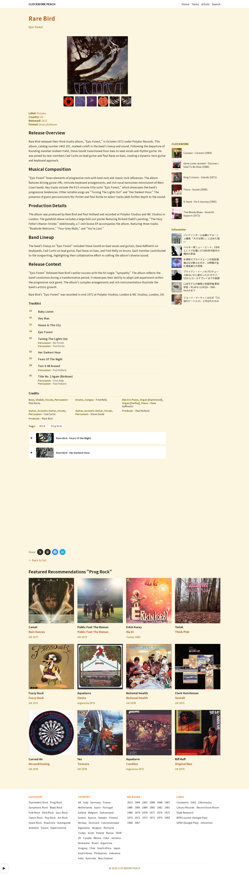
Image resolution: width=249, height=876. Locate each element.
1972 (44, 120)
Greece (82, 817)
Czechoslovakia (110, 822)
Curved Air (36, 759)
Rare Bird (42, 18)
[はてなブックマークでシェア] (62, 552)
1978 (145, 812)
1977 (152, 812)
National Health (137, 693)
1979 (137, 812)
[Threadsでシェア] (48, 552)
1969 (167, 817)
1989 (152, 802)
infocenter (207, 822)
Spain (97, 807)
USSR (119, 833)
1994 (137, 802)
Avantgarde (64, 822)
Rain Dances (37, 632)
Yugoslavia (84, 827)
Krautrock (49, 822)
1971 (152, 817)
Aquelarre (84, 693)
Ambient (34, 827)
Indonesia (114, 853)
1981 (167, 807)
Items (195, 4)
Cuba (106, 838)
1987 (167, 802)
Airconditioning (39, 764)
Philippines (100, 853)
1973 (137, 817)
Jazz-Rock (62, 812)
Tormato (83, 764)
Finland (113, 817)
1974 (130, 817)
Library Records (185, 807)
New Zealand (105, 858)
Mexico (97, 838)
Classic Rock (36, 817)
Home (185, 4)
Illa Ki (130, 632)
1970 (159, 817)
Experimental (58, 827)
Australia (91, 858)
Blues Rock (56, 807)
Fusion (44, 827)
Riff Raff (180, 759)
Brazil (95, 843)
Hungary (96, 827)
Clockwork (183, 802)
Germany (95, 802)
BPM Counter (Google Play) (192, 817)
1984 (145, 807)
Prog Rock (56, 426)
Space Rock (35, 822)
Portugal (108, 807)
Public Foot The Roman (92, 627)
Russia (109, 833)
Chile (92, 848)
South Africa (104, 848)
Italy (85, 802)
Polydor (41, 113)
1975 (167, 812)
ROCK (42, 426)
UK (41, 117)
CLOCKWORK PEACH (42, 4)
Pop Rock (50, 817)
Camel (33, 627)
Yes (79, 759)
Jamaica (116, 838)
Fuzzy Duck (36, 693)
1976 (159, 812)
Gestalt (180, 698)
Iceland (82, 812)
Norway (82, 822)
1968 (130, 822)
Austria (92, 817)
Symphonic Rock (38, 807)
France (107, 802)
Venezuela (84, 843)
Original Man (183, 764)
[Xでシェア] (40, 552)
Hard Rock (48, 812)
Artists (205, 4)
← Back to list (37, 560)
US (79, 838)
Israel (91, 833)
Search (216, 4)
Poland (100, 833)
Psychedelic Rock (38, 802)
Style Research (185, 812)
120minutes (205, 802)
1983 (152, 807)
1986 (130, 807)
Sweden (102, 817)
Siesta (81, 698)
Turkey (82, 833)
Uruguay (82, 848)
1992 (145, 802)
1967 (137, 822)
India (81, 858)
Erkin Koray (134, 627)
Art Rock (63, 817)
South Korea (85, 853)
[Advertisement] (97, 503)
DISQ (193, 802)
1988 (159, 802)
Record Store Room (207, 807)
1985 (137, 807)
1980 (130, 812)
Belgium (93, 812)
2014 (130, 802)
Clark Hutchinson (187, 693)
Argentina (106, 843)
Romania (108, 827)
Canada (87, 838)
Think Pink (182, 632)
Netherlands (85, 807)
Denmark (94, 822)
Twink (179, 627)
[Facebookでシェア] (55, 552)
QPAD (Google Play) (188, 822)
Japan (116, 848)
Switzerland (106, 812)
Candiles (132, 764)
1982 (159, 807)
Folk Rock (34, 812)
